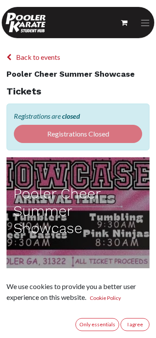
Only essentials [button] (97, 324)
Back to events (37, 57)
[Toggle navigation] (145, 22)
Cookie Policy (105, 298)
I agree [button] (135, 324)
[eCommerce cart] (124, 22)
